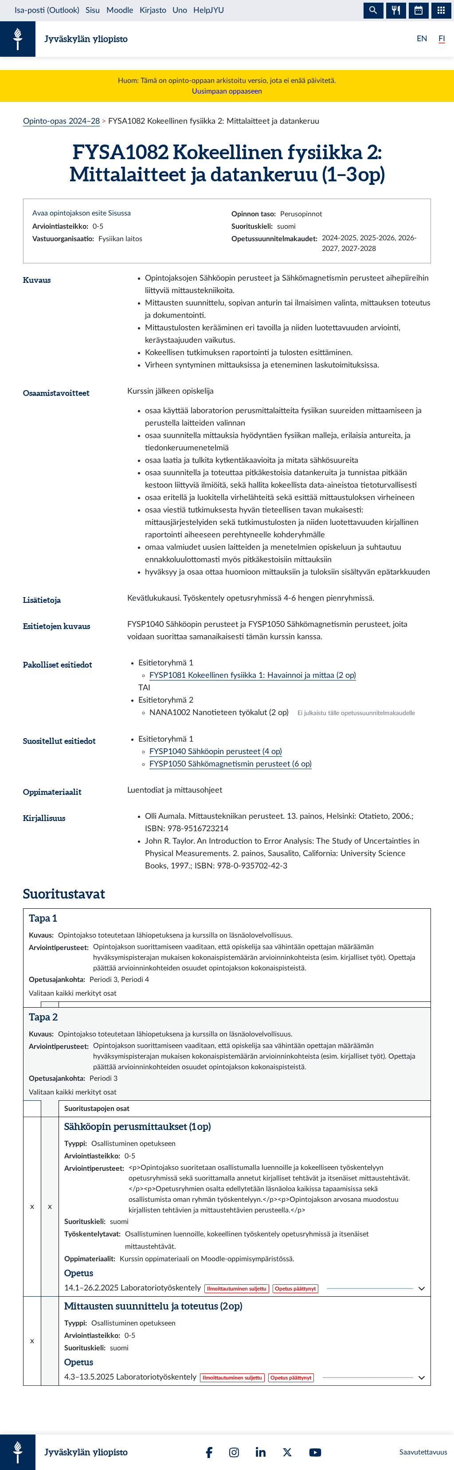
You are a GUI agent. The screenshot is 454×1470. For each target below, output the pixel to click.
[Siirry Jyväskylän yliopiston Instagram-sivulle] (234, 1452)
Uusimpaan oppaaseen (227, 91)
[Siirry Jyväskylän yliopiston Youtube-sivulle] (315, 1452)
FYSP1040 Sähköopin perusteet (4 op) (215, 751)
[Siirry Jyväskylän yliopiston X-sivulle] (287, 1452)
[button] (244, 1288)
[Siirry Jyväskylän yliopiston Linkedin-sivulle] (261, 1452)
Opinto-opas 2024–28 (61, 121)
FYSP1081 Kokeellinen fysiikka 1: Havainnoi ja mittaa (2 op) (252, 675)
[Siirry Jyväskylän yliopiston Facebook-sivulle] (209, 1452)
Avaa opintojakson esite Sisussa (81, 213)
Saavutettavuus (423, 1452)
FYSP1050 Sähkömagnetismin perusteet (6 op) (230, 764)
